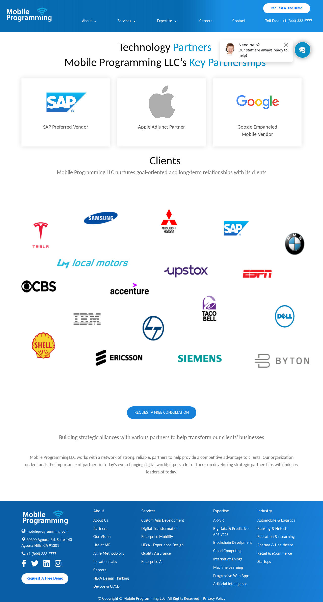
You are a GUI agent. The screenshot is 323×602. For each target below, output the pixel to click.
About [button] (87, 21)
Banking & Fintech (272, 529)
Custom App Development (162, 521)
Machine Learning (228, 568)
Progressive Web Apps (231, 576)
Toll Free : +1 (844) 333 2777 (288, 21)
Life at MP (101, 545)
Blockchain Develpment (232, 543)
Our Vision (102, 537)
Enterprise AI (152, 562)
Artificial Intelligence (230, 584)
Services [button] (124, 21)
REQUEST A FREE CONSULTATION (161, 413)
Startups (264, 562)
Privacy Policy (214, 599)
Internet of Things (227, 559)
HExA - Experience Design (162, 545)
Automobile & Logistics (276, 521)
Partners (100, 529)
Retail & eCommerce (274, 554)
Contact (238, 21)
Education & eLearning (276, 537)
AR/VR (218, 521)
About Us (100, 521)
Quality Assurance (156, 554)
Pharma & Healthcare (275, 545)
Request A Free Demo (287, 8)
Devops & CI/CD (106, 587)
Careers (205, 21)
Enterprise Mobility (157, 537)
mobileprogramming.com (47, 532)
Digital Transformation (159, 529)
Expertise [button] (164, 21)
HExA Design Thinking (111, 579)
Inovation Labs (105, 562)
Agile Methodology (108, 554)
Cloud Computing (227, 551)
